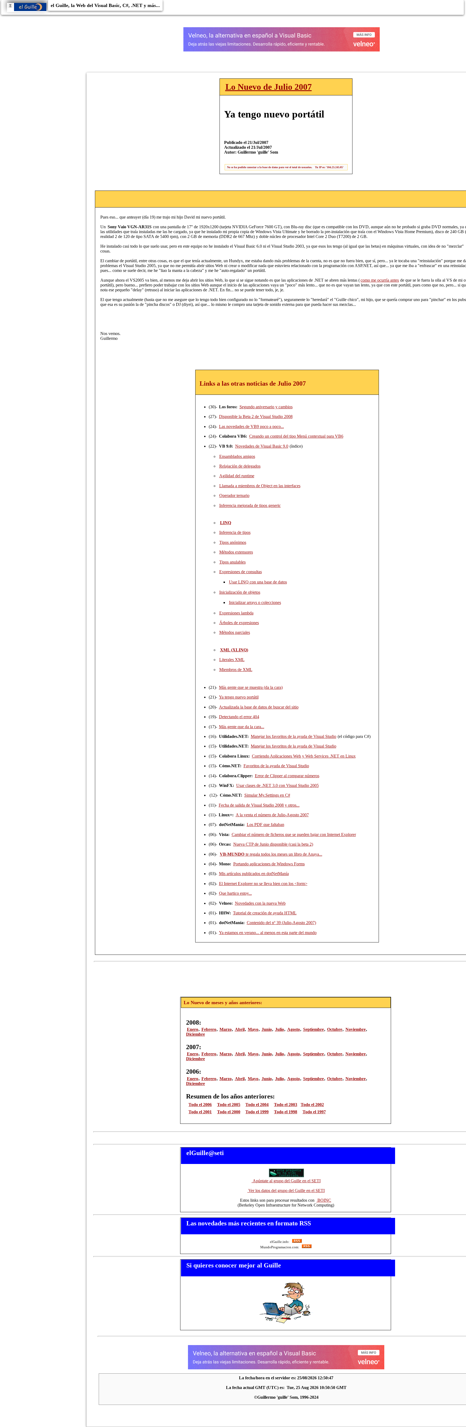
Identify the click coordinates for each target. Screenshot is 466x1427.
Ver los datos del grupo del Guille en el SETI (286, 1190)
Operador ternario (234, 495)
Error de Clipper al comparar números (287, 775)
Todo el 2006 (200, 1104)
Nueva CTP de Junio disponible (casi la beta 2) (273, 844)
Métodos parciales (234, 632)
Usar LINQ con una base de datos (258, 582)
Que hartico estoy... (235, 893)
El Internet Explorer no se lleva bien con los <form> (263, 883)
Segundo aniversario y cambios (266, 407)
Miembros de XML (235, 669)
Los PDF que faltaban (265, 824)
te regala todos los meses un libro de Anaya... (271, 854)
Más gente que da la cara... (241, 726)
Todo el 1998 (285, 1112)
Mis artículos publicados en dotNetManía (254, 873)
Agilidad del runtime (236, 476)
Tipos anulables (232, 562)
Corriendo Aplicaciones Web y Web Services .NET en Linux (304, 756)
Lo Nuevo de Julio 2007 (268, 87)
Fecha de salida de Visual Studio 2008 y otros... (259, 805)
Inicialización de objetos (239, 592)
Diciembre (195, 1034)
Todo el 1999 (257, 1112)
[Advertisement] (287, 977)
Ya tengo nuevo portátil (239, 697)
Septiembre (313, 1029)
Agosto (293, 1029)
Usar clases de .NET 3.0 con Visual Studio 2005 (277, 785)
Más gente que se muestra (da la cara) (251, 687)
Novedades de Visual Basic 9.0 (261, 446)
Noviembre (355, 1029)
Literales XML (232, 659)
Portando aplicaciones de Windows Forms (269, 864)
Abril (240, 1029)
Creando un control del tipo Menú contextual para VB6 (296, 436)
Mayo (253, 1029)
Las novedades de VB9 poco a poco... (251, 426)
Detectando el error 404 (239, 716)
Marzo (226, 1029)
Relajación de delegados (240, 466)
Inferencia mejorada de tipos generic (250, 505)
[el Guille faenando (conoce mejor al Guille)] (286, 1323)
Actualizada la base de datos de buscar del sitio (259, 707)
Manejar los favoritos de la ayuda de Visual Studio (293, 736)
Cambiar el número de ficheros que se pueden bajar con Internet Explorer (294, 834)
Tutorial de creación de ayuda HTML (265, 913)
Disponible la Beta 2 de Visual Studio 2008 (256, 416)
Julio (279, 1029)
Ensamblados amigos (237, 456)
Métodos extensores (236, 552)
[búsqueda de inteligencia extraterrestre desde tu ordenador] (286, 1176)
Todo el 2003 (285, 1104)
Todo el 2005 (228, 1104)
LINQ (225, 522)
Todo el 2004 (257, 1104)
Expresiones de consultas (240, 571)
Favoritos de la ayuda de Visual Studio (276, 765)
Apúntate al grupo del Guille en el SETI (286, 1181)
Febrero (208, 1029)
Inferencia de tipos (235, 532)
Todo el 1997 (314, 1112)
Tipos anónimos (232, 542)
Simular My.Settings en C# (267, 795)
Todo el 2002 (312, 1104)
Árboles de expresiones (239, 622)
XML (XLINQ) (234, 650)
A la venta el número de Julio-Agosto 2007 (272, 815)
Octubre (334, 1029)
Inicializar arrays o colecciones (255, 602)
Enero (192, 1029)
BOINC (323, 1200)
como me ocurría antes (380, 280)
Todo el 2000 (228, 1112)
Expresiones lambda (236, 613)
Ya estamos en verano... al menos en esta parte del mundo (268, 932)
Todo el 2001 (200, 1112)
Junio (267, 1029)
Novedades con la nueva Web (260, 903)
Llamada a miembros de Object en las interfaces (259, 485)
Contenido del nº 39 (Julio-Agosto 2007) (281, 922)
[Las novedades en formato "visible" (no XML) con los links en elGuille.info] (296, 1241)
